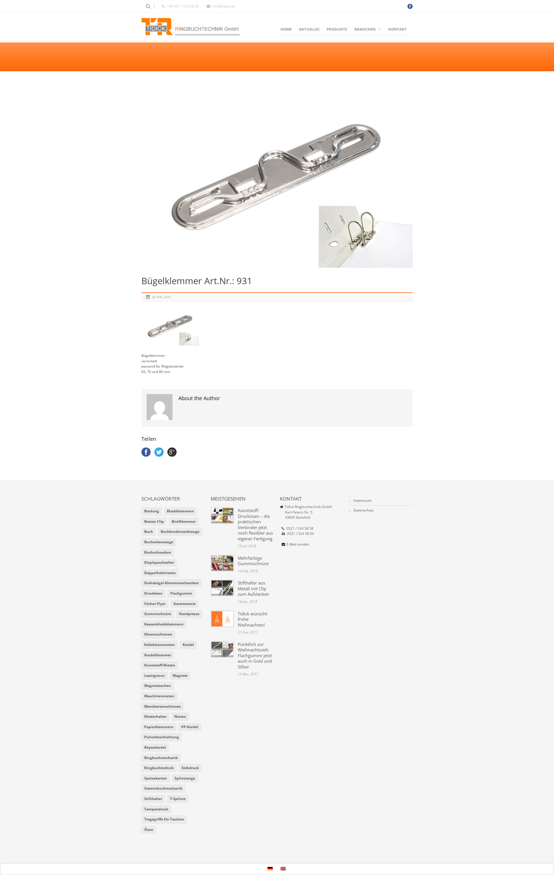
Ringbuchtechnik (159, 767)
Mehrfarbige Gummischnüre (253, 561)
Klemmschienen (158, 634)
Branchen (365, 29)
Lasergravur (154, 675)
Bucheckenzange (158, 541)
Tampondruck (156, 809)
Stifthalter (153, 798)
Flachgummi (181, 593)
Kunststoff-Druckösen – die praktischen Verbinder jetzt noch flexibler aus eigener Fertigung (255, 524)
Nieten (180, 716)
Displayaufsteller (159, 562)
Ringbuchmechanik (161, 757)
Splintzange (185, 778)
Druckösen (153, 593)
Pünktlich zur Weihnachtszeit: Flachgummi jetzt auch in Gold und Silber (255, 655)
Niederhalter (155, 716)
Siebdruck (190, 767)
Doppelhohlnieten (160, 572)
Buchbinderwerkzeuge (180, 531)
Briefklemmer (184, 521)
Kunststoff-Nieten (159, 665)
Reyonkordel (155, 747)
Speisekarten (155, 778)
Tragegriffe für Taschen (164, 819)
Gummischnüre (157, 613)
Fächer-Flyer (155, 603)
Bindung (151, 511)
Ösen (148, 829)
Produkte (337, 29)
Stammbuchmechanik (163, 788)
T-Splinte (178, 798)
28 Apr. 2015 (161, 297)
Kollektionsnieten (159, 644)
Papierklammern (158, 726)
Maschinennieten (159, 696)
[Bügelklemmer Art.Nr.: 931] (277, 177)
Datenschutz (363, 510)
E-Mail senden (298, 544)
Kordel (188, 644)
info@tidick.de (224, 6)
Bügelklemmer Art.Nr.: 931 (196, 281)
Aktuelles (309, 29)
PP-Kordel (189, 726)
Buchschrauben (157, 552)
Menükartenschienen (162, 706)
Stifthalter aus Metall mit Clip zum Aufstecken (253, 588)
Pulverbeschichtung (161, 737)
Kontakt (397, 29)
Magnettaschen (157, 685)
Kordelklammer (157, 655)
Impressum (362, 500)
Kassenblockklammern (164, 624)
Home (286, 29)
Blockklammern (180, 511)
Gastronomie (184, 603)
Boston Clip (154, 521)
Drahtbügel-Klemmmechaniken (171, 582)
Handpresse (189, 613)
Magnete (180, 675)
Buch (148, 531)
